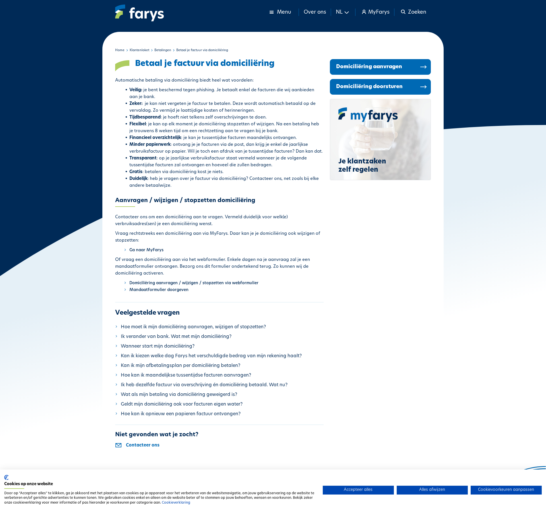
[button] (343, 12)
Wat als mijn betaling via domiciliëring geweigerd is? (179, 394)
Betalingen (162, 50)
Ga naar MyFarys (146, 250)
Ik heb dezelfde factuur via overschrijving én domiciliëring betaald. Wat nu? (204, 385)
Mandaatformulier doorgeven (159, 290)
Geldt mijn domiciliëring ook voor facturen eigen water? (182, 404)
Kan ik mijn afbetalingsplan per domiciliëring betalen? (180, 366)
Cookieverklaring (176, 502)
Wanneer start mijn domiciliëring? (158, 346)
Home (120, 50)
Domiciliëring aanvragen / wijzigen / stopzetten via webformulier (193, 283)
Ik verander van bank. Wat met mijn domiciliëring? (176, 337)
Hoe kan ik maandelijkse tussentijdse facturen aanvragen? (186, 375)
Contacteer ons (143, 445)
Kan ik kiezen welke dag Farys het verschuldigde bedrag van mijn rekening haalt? (211, 356)
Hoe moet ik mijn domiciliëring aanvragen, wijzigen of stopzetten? (193, 327)
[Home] (139, 13)
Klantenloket (139, 50)
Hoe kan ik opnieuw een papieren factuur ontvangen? (181, 414)
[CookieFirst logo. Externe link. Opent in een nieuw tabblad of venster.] (6, 477)
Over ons (315, 12)
